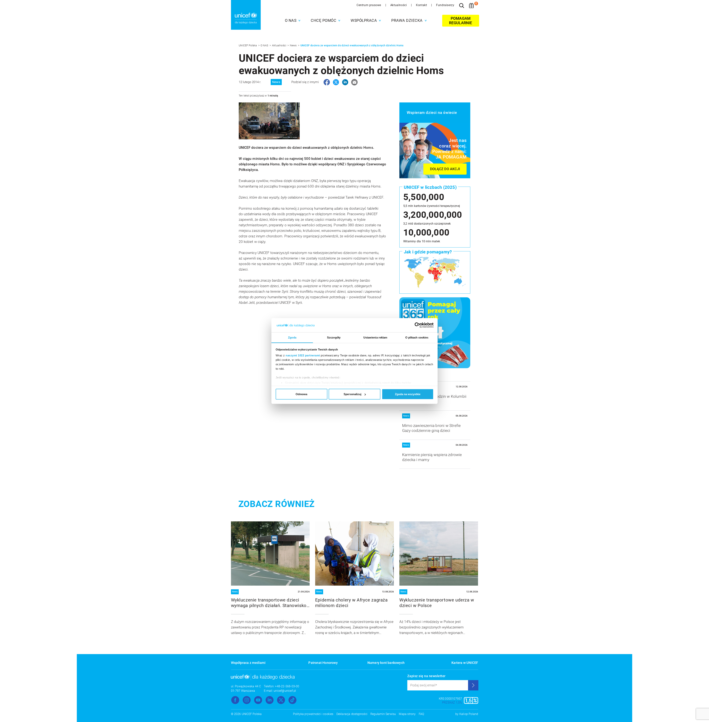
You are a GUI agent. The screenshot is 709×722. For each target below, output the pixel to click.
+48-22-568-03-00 (287, 686)
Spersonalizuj (352, 394)
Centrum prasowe (369, 5)
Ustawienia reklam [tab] (375, 337)
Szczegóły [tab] (333, 337)
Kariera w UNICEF (464, 663)
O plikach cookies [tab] (417, 337)
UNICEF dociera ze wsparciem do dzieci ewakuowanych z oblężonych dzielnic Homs (352, 45)
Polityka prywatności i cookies (313, 714)
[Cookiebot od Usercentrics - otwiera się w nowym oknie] (417, 325)
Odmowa (301, 394)
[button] (292, 20)
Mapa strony (407, 714)
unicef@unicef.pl (285, 690)
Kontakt (422, 5)
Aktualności (399, 5)
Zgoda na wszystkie (407, 394)
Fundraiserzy (445, 5)
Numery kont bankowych (386, 663)
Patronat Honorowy (323, 663)
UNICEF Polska (248, 45)
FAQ (421, 714)
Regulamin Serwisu (383, 714)
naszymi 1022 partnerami (303, 355)
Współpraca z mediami (248, 663)
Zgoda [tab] (292, 337)
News (293, 45)
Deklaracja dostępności (351, 714)
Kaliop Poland (468, 714)
